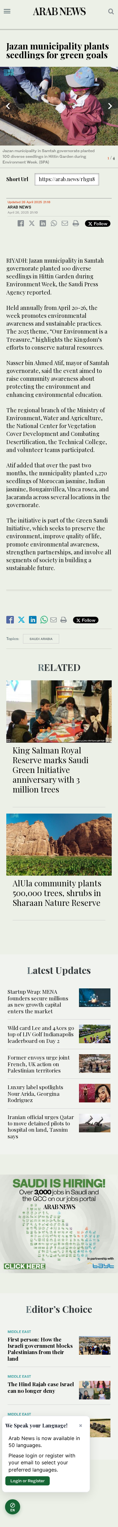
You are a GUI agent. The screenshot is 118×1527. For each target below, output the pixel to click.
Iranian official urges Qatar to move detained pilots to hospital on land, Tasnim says (41, 1126)
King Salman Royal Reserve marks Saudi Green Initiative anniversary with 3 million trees (50, 770)
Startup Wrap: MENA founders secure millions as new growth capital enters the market (38, 1001)
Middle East (19, 1332)
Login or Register (27, 1480)
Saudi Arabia (41, 639)
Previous (8, 106)
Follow (100, 223)
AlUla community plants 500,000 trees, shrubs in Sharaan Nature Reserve (57, 893)
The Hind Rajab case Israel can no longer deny (41, 1387)
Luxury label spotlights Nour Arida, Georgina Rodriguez (35, 1093)
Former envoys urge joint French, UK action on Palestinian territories (39, 1064)
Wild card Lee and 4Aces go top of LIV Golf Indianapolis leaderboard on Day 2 (41, 1034)
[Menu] (7, 11)
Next (110, 106)
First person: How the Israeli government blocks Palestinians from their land (40, 1349)
